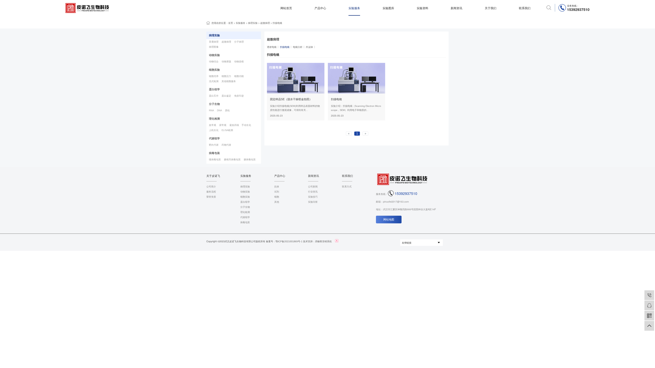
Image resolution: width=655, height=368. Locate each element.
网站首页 (286, 8)
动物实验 (214, 55)
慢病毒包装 (215, 159)
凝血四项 (234, 125)
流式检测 (214, 81)
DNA (219, 110)
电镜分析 (297, 47)
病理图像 (214, 46)
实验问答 (313, 202)
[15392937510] (649, 295)
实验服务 (354, 8)
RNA (211, 110)
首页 (230, 23)
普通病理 (214, 41)
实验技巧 (313, 196)
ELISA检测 (227, 130)
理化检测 (214, 118)
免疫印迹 (239, 95)
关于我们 (490, 8)
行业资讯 (313, 191)
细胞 (276, 196)
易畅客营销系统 (323, 241)
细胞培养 (214, 76)
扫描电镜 (277, 23)
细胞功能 (239, 76)
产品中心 (320, 8)
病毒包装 (214, 153)
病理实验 (253, 23)
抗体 (276, 186)
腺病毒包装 (250, 159)
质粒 (227, 110)
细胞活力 (226, 76)
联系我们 (524, 8)
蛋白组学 (214, 89)
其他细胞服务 (229, 81)
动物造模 (239, 61)
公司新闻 (313, 186)
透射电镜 (271, 47)
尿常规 (222, 125)
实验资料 (422, 8)
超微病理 (265, 23)
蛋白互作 (214, 95)
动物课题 (226, 61)
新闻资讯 (456, 8)
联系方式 (347, 186)
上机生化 (214, 130)
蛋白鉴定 (226, 95)
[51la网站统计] (336, 241)
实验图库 (388, 8)
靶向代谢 (214, 144)
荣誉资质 (211, 196)
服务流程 (211, 191)
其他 (276, 202)
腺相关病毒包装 (232, 159)
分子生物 (214, 104)
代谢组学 (214, 138)
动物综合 (214, 61)
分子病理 (239, 41)
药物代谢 (226, 144)
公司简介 (211, 186)
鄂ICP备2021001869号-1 (288, 241)
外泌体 (309, 47)
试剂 (276, 191)
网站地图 (388, 219)
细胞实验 (214, 69)
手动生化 (246, 125)
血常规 (212, 125)
